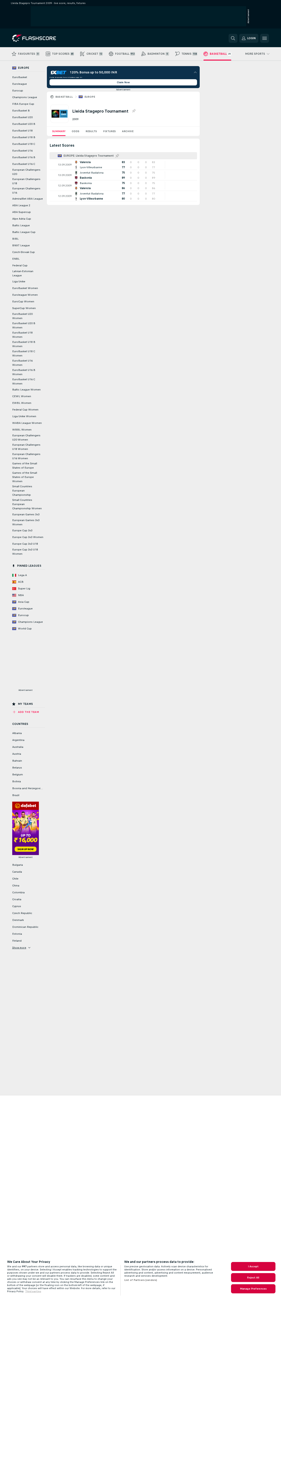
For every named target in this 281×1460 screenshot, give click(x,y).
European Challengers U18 (26, 181)
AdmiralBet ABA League (27, 198)
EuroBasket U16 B (23, 157)
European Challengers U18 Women (26, 447)
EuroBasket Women (25, 288)
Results (91, 131)
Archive (128, 131)
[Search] (233, 38)
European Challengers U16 (26, 190)
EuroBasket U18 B (23, 137)
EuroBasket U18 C (23, 144)
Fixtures (109, 131)
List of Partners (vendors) (140, 1280)
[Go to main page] (42, 38)
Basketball (64, 96)
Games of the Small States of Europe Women (24, 477)
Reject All (253, 1277)
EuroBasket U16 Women (22, 363)
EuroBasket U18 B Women (23, 344)
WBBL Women (22, 429)
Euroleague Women (25, 295)
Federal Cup (20, 265)
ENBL (16, 259)
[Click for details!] (123, 165)
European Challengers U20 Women (26, 437)
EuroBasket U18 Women (22, 335)
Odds (75, 131)
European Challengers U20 (26, 172)
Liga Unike (18, 281)
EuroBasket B (21, 110)
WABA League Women (27, 423)
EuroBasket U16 (22, 150)
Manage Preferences (253, 1288)
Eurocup (17, 90)
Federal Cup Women (25, 409)
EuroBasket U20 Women (22, 316)
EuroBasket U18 (22, 130)
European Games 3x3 (26, 514)
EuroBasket (19, 77)
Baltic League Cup (24, 232)
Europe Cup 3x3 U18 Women (25, 552)
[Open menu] (264, 38)
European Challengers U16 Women (26, 456)
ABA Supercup (21, 212)
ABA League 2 (21, 205)
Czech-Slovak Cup (23, 252)
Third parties (33, 1291)
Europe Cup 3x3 (22, 530)
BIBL (15, 239)
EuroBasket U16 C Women (23, 381)
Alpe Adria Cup (21, 218)
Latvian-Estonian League (22, 273)
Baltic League (21, 225)
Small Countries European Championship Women (27, 504)
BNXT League (21, 245)
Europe (89, 96)
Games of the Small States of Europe (24, 465)
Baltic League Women (26, 389)
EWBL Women (21, 403)
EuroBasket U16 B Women (23, 372)
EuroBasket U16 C (23, 164)
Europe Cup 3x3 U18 (25, 544)
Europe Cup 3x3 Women (27, 537)
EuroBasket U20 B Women (23, 325)
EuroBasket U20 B (23, 124)
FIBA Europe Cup (23, 104)
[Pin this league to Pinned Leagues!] (133, 111)
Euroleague (19, 84)
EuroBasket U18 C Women (23, 353)
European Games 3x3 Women (26, 522)
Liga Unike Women (24, 416)
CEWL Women (21, 396)
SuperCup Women (24, 308)
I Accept (253, 1266)
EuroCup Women (23, 301)
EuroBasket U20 (22, 117)
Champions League (24, 97)
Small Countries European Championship (22, 491)
